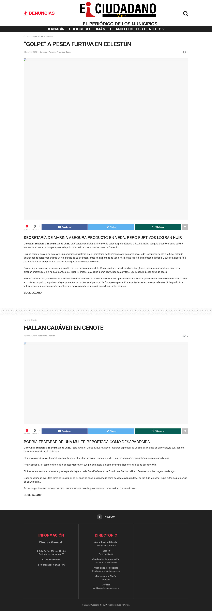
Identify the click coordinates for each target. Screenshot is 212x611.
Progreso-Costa (37, 36)
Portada (52, 52)
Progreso (79, 28)
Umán (99, 28)
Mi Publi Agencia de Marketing (117, 604)
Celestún (49, 36)
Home (26, 36)
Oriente (34, 320)
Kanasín (56, 28)
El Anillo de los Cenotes (135, 28)
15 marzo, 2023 (30, 52)
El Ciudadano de (95, 604)
